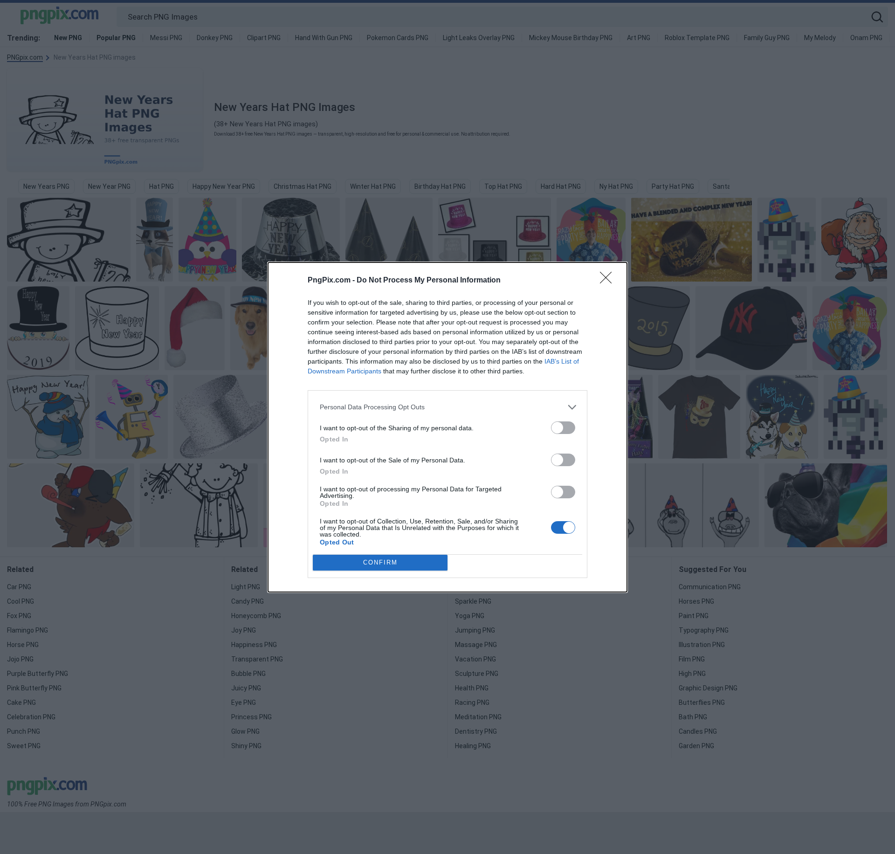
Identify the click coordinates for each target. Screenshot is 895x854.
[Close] (609, 280)
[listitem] (447, 407)
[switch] (563, 427)
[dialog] (447, 427)
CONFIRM (380, 562)
